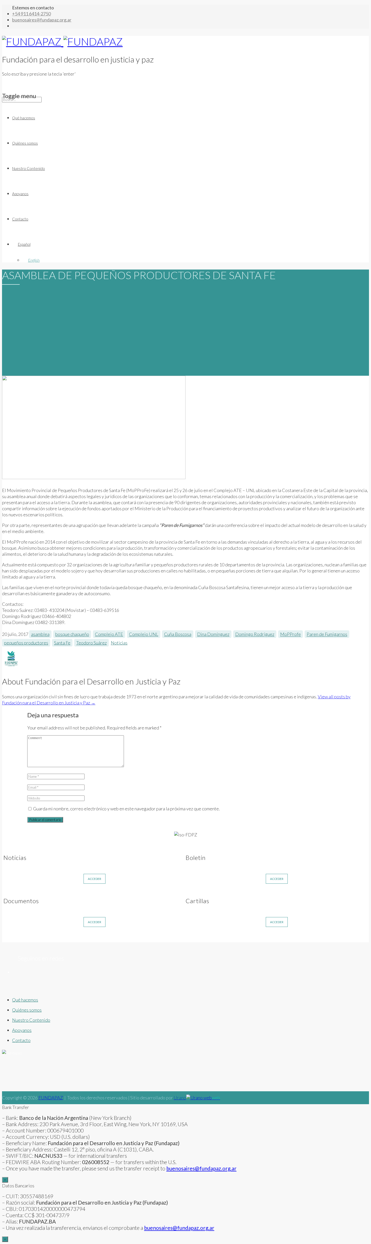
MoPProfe (290, 634)
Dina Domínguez (213, 634)
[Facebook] (57, 978)
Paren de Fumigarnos (327, 634)
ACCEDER (94, 879)
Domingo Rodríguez (254, 634)
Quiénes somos (25, 143)
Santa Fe (62, 643)
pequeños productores (26, 643)
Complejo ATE (109, 634)
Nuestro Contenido (28, 168)
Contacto (20, 219)
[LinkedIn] (324, 978)
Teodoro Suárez (91, 643)
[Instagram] (146, 978)
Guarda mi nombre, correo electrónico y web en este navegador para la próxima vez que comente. (126, 808)
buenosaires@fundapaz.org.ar (179, 1228)
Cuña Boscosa (177, 634)
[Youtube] (235, 978)
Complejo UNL (143, 634)
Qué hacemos (23, 118)
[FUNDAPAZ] (62, 41)
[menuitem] (190, 244)
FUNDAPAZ (50, 1097)
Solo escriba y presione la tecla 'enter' (39, 74)
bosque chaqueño (72, 634)
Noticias (119, 643)
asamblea (40, 634)
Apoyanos (20, 193)
